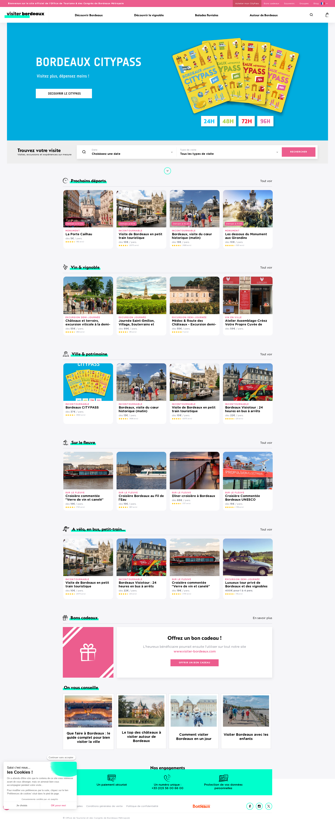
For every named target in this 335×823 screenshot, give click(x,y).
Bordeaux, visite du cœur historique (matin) (192, 236)
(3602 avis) (80, 415)
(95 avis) (133, 332)
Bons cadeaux (271, 3)
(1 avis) (185, 332)
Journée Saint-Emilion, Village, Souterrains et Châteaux (137, 323)
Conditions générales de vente (104, 806)
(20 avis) (239, 419)
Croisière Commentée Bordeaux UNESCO (242, 498)
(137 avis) (186, 503)
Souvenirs (289, 3)
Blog (316, 3)
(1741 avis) (80, 507)
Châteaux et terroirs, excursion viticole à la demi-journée (87, 323)
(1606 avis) (186, 245)
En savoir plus (262, 618)
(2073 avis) (134, 245)
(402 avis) (80, 332)
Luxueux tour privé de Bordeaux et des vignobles (246, 584)
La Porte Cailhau (78, 234)
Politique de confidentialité (142, 806)
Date (94, 150)
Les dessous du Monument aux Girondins (246, 236)
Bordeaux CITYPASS (82, 407)
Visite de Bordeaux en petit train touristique (140, 236)
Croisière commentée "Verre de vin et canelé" (84, 498)
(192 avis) (80, 242)
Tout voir (266, 181)
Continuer (167, 170)
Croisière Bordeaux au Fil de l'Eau (141, 498)
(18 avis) (239, 594)
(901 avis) (133, 507)
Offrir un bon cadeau (194, 663)
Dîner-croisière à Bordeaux (193, 496)
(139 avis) (239, 507)
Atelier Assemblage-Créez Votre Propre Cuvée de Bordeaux (246, 323)
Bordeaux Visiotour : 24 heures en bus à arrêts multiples (244, 409)
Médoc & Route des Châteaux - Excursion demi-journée (194, 323)
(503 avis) (239, 245)
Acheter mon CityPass (247, 3)
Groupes (304, 3)
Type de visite (188, 150)
